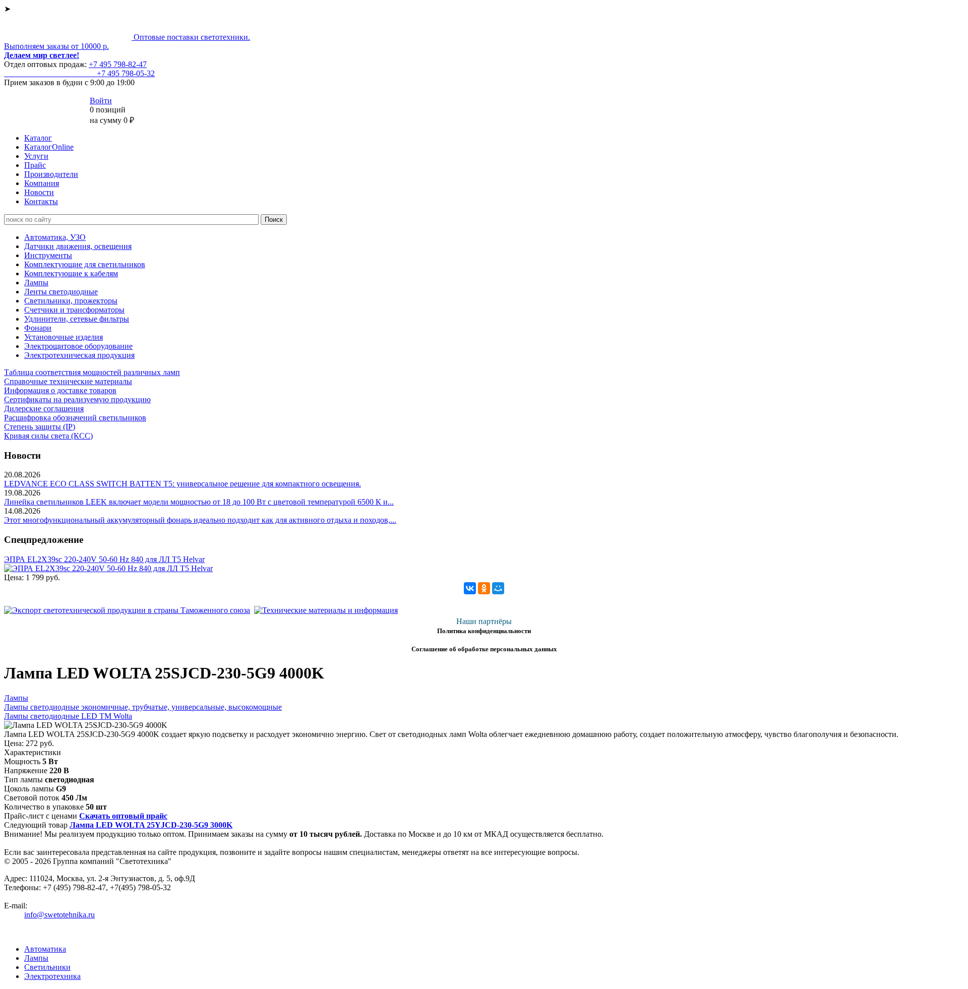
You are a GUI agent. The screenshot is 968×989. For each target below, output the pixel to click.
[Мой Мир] (498, 588)
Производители (51, 174)
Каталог (38, 138)
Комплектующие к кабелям (71, 273)
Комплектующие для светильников (84, 264)
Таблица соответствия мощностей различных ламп (92, 372)
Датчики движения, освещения (78, 246)
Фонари (37, 328)
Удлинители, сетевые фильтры (76, 319)
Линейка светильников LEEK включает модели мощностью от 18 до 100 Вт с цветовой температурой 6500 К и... (199, 502)
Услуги (36, 156)
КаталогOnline (49, 147)
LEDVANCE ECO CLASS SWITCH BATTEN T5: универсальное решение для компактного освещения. (182, 483)
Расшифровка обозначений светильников (75, 417)
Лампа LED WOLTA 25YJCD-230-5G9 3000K (151, 825)
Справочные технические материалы (68, 381)
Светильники (47, 967)
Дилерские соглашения (44, 408)
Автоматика (45, 949)
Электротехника (52, 976)
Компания (41, 183)
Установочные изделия (63, 337)
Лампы (36, 282)
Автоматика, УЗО (55, 237)
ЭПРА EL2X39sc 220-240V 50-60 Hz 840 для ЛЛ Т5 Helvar (104, 559)
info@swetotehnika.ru (59, 914)
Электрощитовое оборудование (78, 346)
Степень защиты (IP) (39, 426)
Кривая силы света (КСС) (48, 435)
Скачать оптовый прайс (123, 816)
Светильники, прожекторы (70, 300)
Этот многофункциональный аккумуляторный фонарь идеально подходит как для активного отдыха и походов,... (200, 520)
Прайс (35, 165)
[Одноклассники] (484, 588)
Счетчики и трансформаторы (74, 309)
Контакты (41, 201)
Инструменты (48, 255)
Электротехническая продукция (79, 355)
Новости (39, 192)
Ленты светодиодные (61, 291)
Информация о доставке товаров (60, 390)
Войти (101, 100)
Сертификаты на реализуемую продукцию (77, 399)
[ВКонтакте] (470, 588)
